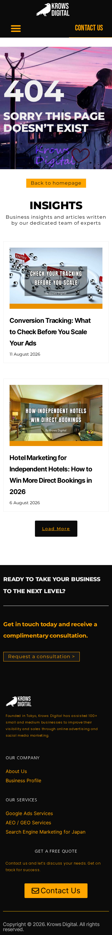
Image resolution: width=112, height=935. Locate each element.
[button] (16, 28)
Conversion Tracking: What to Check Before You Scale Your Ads (50, 332)
